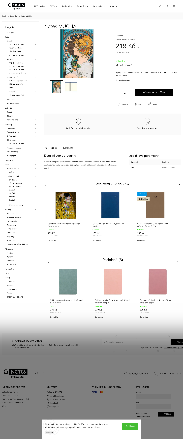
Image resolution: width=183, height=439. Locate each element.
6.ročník (12, 190)
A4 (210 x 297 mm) (17, 44)
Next (179, 185)
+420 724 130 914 (170, 373)
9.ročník (12, 200)
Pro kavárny (9, 269)
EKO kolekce (9, 33)
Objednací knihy (15, 51)
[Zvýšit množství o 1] (132, 92)
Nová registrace (142, 413)
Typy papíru (11, 155)
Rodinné (10, 261)
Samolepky (11, 225)
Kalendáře (8, 160)
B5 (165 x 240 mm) (17, 66)
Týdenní (10, 59)
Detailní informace (123, 80)
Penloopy (10, 233)
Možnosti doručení (127, 65)
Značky (7, 278)
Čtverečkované (13, 132)
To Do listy (11, 264)
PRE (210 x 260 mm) (17, 63)
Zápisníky (8, 124)
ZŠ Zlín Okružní (15, 186)
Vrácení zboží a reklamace (12, 402)
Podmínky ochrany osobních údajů (15, 399)
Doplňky (7, 209)
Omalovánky (12, 221)
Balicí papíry (12, 229)
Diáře (6, 37)
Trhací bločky (12, 240)
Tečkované (11, 136)
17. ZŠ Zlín (13, 180)
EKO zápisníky (12, 151)
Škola (6, 164)
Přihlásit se (167, 415)
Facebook (36, 373)
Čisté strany (12, 140)
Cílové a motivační (16, 95)
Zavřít (173, 112)
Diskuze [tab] (68, 147)
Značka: (125, 39)
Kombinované (12, 77)
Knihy (6, 273)
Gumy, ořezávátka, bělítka (17, 244)
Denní (9, 41)
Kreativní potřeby (14, 217)
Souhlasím (130, 426)
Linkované (11, 128)
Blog (3, 406)
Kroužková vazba (14, 148)
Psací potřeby (12, 213)
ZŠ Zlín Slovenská (16, 183)
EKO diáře (11, 99)
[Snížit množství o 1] (119, 92)
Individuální (11, 92)
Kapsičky (10, 236)
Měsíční (12, 87)
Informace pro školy (15, 205)
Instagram (42, 373)
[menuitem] (39, 6)
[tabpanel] (68, 217)
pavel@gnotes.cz (138, 373)
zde (98, 427)
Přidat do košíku (154, 92)
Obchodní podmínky (10, 395)
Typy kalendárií (13, 103)
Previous (47, 185)
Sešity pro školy (13, 176)
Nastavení (49, 433)
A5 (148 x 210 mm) (17, 55)
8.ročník (12, 196)
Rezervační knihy (16, 48)
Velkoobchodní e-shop (11, 392)
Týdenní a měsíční (16, 84)
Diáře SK (8, 108)
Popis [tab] (53, 147)
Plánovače (8, 249)
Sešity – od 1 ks (13, 168)
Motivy (11, 172)
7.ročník (12, 193)
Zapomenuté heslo (143, 416)
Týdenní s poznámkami (18, 81)
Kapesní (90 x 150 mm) (18, 73)
